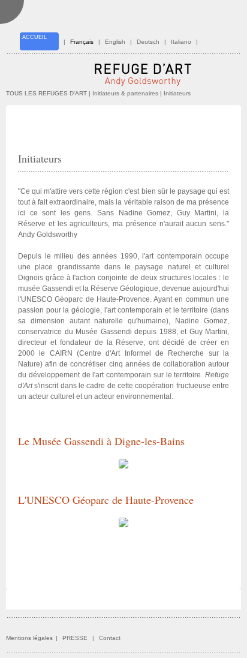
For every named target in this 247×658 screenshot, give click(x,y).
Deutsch (148, 41)
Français (82, 41)
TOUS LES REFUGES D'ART (46, 93)
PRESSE (75, 638)
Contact (110, 638)
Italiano (181, 41)
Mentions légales (29, 638)
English (115, 41)
